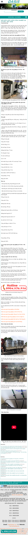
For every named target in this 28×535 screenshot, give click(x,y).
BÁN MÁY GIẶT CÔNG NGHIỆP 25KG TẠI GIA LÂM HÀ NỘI (12, 470)
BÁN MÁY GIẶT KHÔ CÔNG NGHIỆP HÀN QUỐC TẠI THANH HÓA (14, 475)
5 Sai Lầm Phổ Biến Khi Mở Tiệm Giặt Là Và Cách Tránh (11, 447)
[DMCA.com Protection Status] (3, 486)
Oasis (22, 494)
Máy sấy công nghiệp (13, 483)
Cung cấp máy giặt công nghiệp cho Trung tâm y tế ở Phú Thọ (12, 458)
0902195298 (9, 531)
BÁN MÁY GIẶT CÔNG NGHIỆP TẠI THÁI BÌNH (10, 464)
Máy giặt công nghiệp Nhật (6, 482)
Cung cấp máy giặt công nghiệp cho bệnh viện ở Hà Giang (11, 465)
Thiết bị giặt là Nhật (17, 482)
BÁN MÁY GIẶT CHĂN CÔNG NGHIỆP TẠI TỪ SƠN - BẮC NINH (13, 21)
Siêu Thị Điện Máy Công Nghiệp (20, 533)
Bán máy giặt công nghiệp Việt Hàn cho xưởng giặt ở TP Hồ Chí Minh (14, 462)
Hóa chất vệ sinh (9, 528)
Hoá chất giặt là (4, 483)
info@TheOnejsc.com (12, 524)
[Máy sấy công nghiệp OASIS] (14, 2)
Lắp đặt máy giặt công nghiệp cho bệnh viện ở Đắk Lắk (11, 467)
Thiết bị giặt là (3, 528)
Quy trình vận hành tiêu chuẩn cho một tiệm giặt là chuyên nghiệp (13, 448)
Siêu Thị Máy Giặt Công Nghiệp (8, 533)
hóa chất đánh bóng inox (21, 529)
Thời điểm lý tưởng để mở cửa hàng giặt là (8, 450)
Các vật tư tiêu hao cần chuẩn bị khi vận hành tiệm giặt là (11, 446)
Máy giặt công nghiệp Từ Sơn (10, 442)
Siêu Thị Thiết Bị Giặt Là (22, 532)
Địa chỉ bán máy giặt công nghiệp (20, 442)
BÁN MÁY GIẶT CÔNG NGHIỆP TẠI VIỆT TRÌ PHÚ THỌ (11, 468)
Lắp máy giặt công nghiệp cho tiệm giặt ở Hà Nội (10, 460)
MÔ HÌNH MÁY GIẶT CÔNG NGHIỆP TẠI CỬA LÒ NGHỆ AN (12, 473)
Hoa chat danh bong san (17, 528)
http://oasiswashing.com (14, 526)
